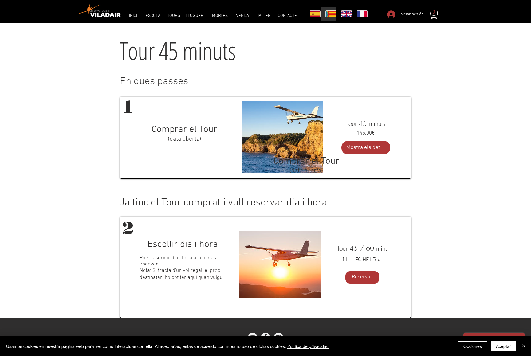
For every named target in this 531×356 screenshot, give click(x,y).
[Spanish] (313, 14)
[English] (344, 14)
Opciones (472, 346)
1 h (345, 260)
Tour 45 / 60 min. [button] (362, 248)
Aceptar (503, 346)
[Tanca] (523, 346)
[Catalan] (328, 14)
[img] (280, 264)
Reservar (362, 277)
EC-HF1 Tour (369, 260)
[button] (433, 14)
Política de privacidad (308, 346)
